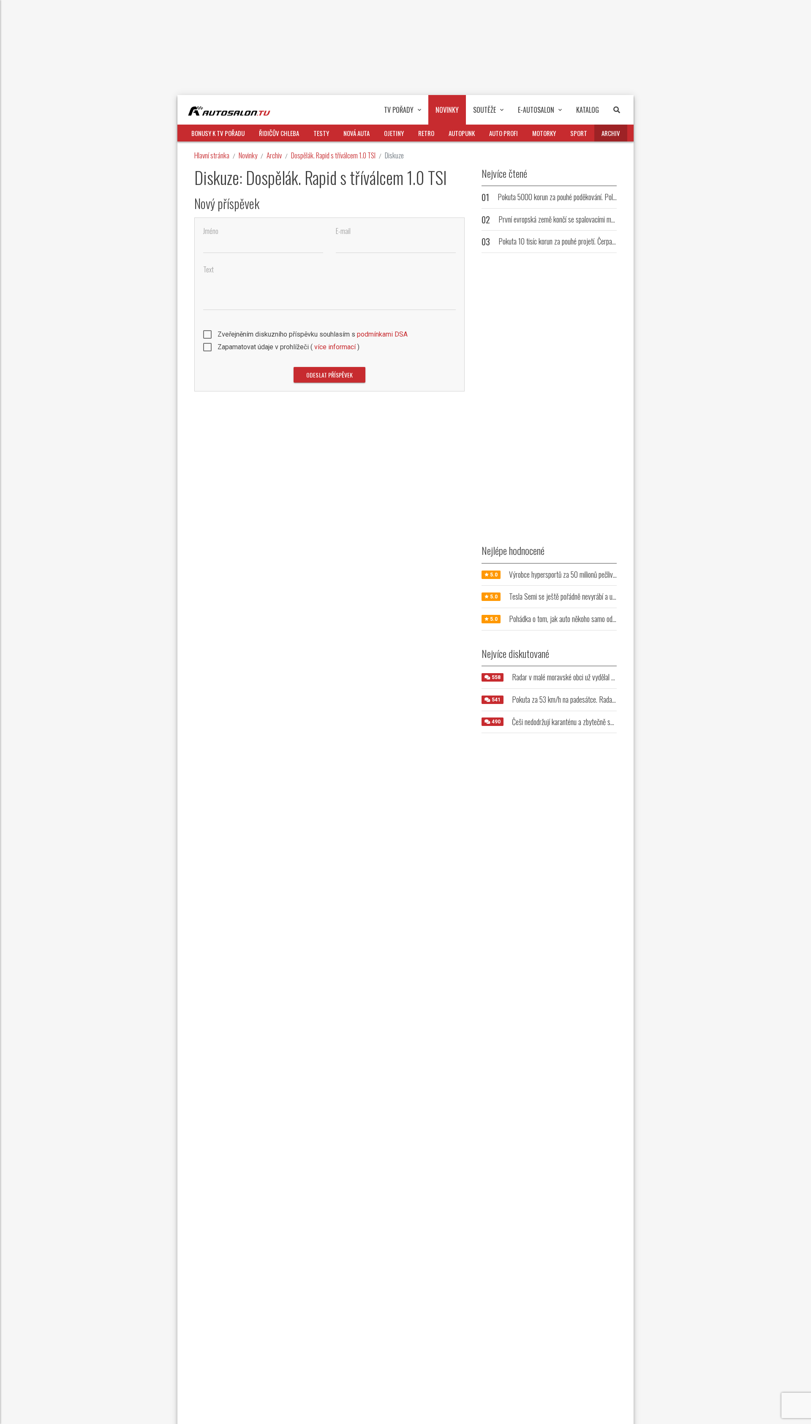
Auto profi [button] (503, 133)
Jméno (210, 231)
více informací (335, 347)
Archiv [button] (610, 133)
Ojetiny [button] (394, 133)
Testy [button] (321, 133)
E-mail (343, 231)
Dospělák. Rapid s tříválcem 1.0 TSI (333, 155)
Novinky (248, 155)
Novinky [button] (447, 110)
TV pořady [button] (399, 110)
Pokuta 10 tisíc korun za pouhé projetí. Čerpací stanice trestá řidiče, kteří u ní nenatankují (611, 241)
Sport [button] (578, 133)
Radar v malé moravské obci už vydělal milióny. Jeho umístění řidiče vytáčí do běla (614, 676)
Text (208, 269)
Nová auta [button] (356, 133)
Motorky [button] (544, 133)
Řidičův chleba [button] (279, 133)
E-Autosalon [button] (536, 110)
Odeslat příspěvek (329, 374)
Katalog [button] (587, 110)
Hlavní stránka (211, 155)
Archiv (274, 155)
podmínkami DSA (382, 334)
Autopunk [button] (462, 133)
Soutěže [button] (484, 110)
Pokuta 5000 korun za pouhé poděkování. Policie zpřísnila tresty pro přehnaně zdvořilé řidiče (614, 196)
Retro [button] (426, 133)
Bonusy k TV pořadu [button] (218, 133)
